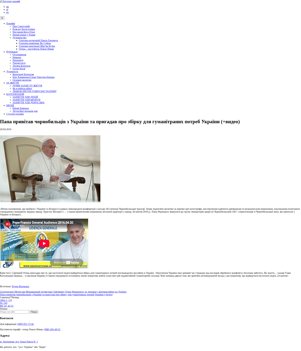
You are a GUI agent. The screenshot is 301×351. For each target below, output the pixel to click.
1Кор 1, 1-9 (6, 300)
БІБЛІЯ (10, 105)
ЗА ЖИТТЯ (12, 82)
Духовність (12, 71)
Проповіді (18, 60)
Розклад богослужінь (24, 29)
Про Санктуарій (21, 26)
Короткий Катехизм (23, 74)
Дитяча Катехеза (21, 66)
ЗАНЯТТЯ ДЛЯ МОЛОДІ (26, 99)
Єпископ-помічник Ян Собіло (35, 43)
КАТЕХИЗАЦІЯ (15, 94)
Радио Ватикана (20, 286)
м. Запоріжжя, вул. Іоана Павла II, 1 (19, 341)
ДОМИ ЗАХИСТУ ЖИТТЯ (27, 85)
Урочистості (19, 63)
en (7, 12)
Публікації (12, 51)
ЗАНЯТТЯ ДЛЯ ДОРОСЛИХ (29, 102)
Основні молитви (22, 80)
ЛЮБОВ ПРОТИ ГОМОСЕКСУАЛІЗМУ (35, 91)
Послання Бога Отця (24, 32)
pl (7, 9)
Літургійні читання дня (25, 111)
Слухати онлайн (15, 114)
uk (7, 6)
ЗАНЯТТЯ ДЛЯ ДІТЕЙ (25, 97)
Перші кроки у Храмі (24, 34)
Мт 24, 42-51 (6, 306)
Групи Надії (19, 68)
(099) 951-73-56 (25, 324)
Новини (17, 57)
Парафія (10, 23)
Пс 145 (3, 303)
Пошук (4, 308)
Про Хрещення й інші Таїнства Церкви (34, 77)
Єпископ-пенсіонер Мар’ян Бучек (37, 46)
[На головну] (10, 1)
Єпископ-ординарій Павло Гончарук (38, 40)
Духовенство (19, 37)
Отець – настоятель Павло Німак (36, 49)
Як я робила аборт (22, 88)
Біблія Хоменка (21, 108)
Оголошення (19, 54)
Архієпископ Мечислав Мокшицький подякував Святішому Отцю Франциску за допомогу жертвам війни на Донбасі (63, 291)
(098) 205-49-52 (52, 329)
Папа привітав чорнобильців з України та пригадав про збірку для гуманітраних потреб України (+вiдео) (56, 294)
